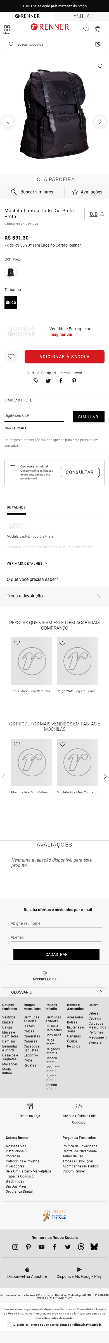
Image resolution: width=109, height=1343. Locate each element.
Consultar (80, 472)
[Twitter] (67, 1248)
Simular (88, 417)
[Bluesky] (94, 1248)
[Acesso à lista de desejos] (86, 30)
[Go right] (100, 122)
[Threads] (80, 1248)
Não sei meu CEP (18, 428)
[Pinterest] (28, 1248)
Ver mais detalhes (24, 564)
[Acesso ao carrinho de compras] (97, 30)
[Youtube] (41, 1248)
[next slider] (3, 776)
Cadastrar (57, 954)
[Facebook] (54, 1248)
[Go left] (8, 122)
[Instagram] (15, 1248)
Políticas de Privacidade (76, 1309)
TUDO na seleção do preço (54, 6)
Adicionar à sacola (64, 356)
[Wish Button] (11, 356)
